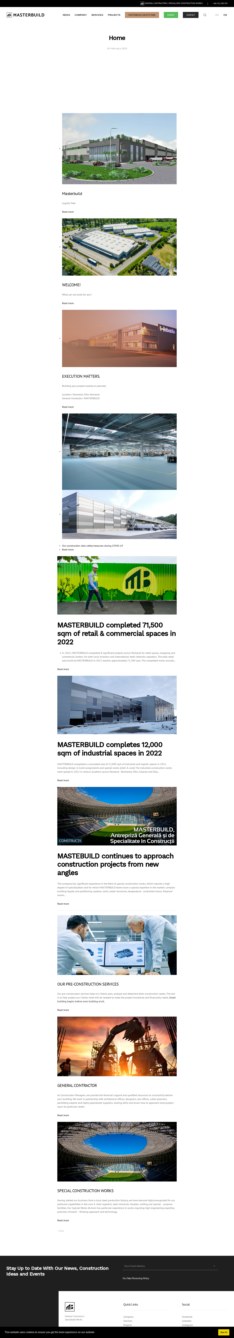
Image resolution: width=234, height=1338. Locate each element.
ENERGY (171, 15)
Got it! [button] (223, 1332)
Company (128, 1316)
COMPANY (81, 14)
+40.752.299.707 (220, 3)
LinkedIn (186, 1320)
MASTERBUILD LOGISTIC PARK (142, 15)
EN (225, 14)
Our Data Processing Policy (136, 1278)
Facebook (187, 1316)
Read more (68, 211)
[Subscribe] (214, 1266)
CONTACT (190, 15)
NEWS (66, 14)
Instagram (187, 1325)
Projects (127, 1325)
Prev (61, 1230)
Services (127, 1320)
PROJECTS (114, 14)
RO (217, 14)
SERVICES (97, 14)
